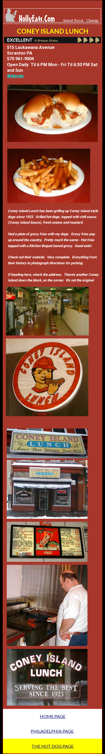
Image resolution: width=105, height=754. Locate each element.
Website (15, 75)
